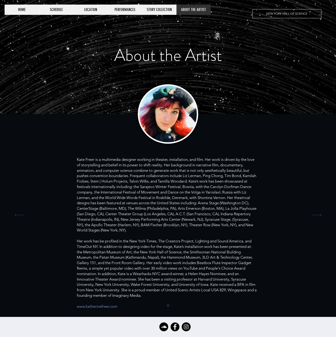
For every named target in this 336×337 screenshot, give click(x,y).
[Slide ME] (168, 305)
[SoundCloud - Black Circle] (163, 326)
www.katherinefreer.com (97, 306)
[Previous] (19, 215)
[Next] (316, 215)
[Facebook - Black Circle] (175, 326)
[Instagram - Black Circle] (186, 326)
